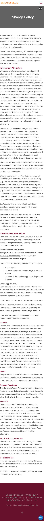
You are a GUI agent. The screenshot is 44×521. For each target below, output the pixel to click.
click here (17, 474)
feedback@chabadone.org (10, 256)
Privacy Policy (34, 505)
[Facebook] (22, 512)
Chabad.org (17, 505)
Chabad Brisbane (9, 3)
